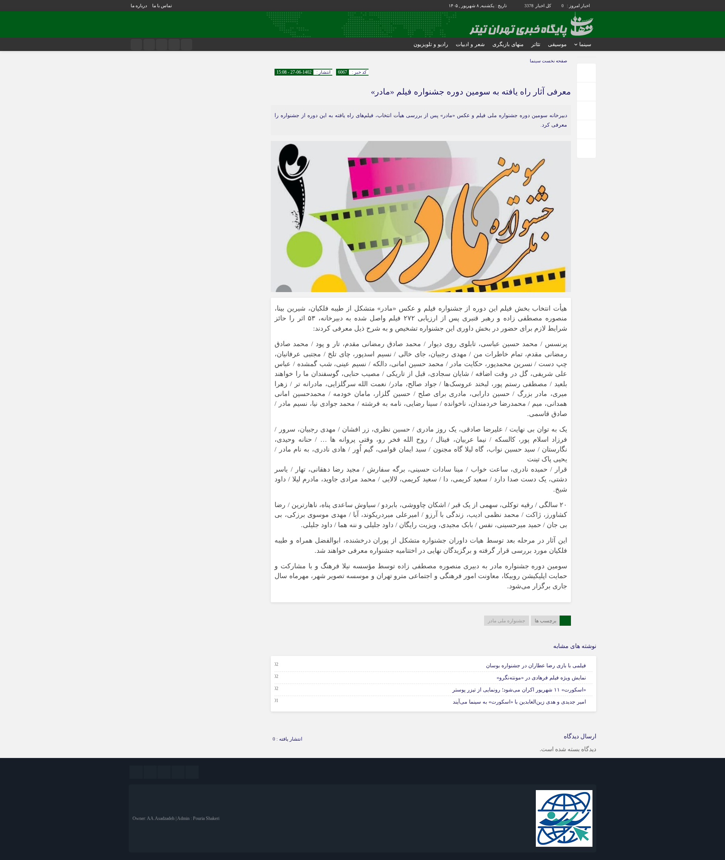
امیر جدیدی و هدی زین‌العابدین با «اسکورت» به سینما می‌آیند (519, 702)
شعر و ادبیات (470, 44)
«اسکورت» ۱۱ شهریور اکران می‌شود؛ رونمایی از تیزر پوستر (519, 690)
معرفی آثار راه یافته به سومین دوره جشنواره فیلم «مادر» (471, 91)
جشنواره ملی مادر (506, 620)
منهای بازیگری (508, 44)
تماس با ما (162, 5)
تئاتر (535, 44)
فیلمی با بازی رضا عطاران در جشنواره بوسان (536, 665)
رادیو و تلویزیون (430, 44)
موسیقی (557, 44)
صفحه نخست (554, 60)
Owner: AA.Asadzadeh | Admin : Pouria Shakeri (176, 818)
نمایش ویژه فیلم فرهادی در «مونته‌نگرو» (541, 678)
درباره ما (139, 5)
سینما (585, 44)
